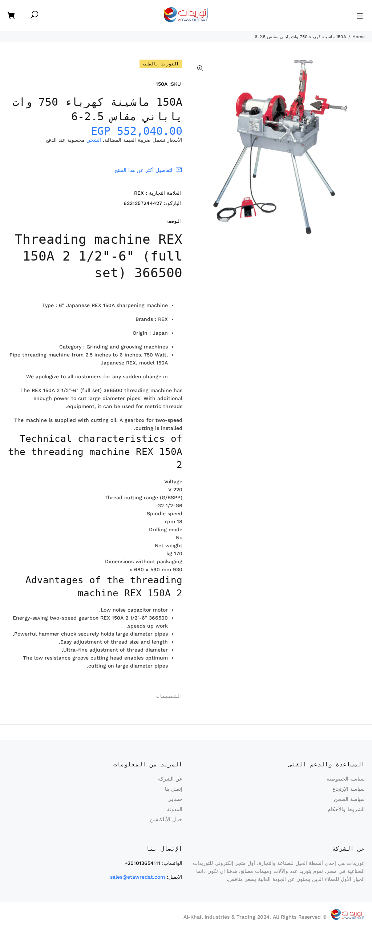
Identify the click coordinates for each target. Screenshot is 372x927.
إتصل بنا (173, 789)
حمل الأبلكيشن (166, 819)
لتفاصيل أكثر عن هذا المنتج (143, 170)
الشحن (93, 140)
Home (358, 36)
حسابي (174, 799)
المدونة (174, 809)
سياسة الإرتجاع (348, 789)
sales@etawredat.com (137, 877)
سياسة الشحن (349, 799)
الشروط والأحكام (346, 809)
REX (139, 193)
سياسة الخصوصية (346, 779)
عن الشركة (170, 779)
